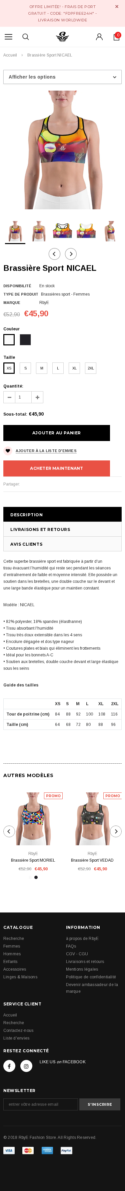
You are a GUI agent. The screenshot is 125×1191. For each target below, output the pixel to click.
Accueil (10, 55)
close (116, 6)
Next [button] (71, 254)
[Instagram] (26, 1066)
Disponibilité (17, 286)
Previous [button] (54, 254)
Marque (11, 303)
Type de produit (20, 294)
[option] (62, 150)
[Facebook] (9, 1066)
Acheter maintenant (56, 468)
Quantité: (13, 386)
